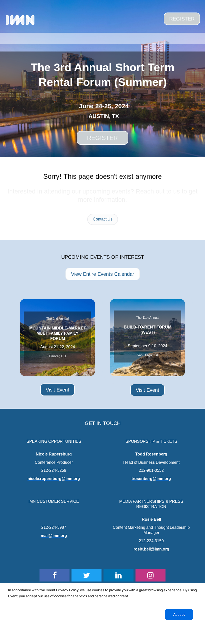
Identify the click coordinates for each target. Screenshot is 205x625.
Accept (179, 614)
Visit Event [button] (57, 389)
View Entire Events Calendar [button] (102, 274)
